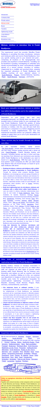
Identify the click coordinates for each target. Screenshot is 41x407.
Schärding (5, 359)
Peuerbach (5, 355)
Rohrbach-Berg (22, 346)
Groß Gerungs (33, 346)
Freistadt (5, 346)
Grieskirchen (10, 198)
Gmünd (7, 342)
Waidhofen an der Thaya (10, 348)
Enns (32, 193)
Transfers (4, 29)
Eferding (27, 351)
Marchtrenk (30, 204)
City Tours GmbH (33, 406)
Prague (16, 75)
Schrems (24, 200)
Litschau (21, 206)
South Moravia (12, 77)
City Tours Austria (7, 148)
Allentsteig (5, 350)
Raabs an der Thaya (28, 350)
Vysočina (21, 336)
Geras (31, 355)
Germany (22, 77)
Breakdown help (6, 39)
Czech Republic (11, 152)
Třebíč (4, 361)
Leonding (16, 351)
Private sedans (5, 20)
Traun (37, 351)
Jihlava (4, 353)
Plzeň (3, 77)
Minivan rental (5, 23)
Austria (30, 183)
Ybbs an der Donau (19, 202)
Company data (5, 17)
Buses (3, 26)
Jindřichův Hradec (28, 342)
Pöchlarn (25, 361)
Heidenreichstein (14, 344)
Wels (16, 357)
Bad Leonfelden (31, 344)
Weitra (30, 200)
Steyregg (36, 200)
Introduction (4, 14)
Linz (10, 351)
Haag (21, 357)
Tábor (23, 344)
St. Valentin (24, 355)
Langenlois (10, 361)
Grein (33, 198)
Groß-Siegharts (15, 350)
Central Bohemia (7, 340)
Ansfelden (27, 353)
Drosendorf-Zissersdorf (15, 353)
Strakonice (12, 346)
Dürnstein (34, 359)
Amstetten (36, 210)
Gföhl (36, 355)
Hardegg (18, 361)
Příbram (34, 353)
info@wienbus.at (35, 4)
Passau (36, 195)
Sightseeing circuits (6, 31)
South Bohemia (7, 75)
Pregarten (10, 200)
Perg (21, 351)
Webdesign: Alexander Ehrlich (11, 406)
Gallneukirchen (32, 348)
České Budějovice (24, 193)
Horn (4, 200)
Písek (37, 342)
